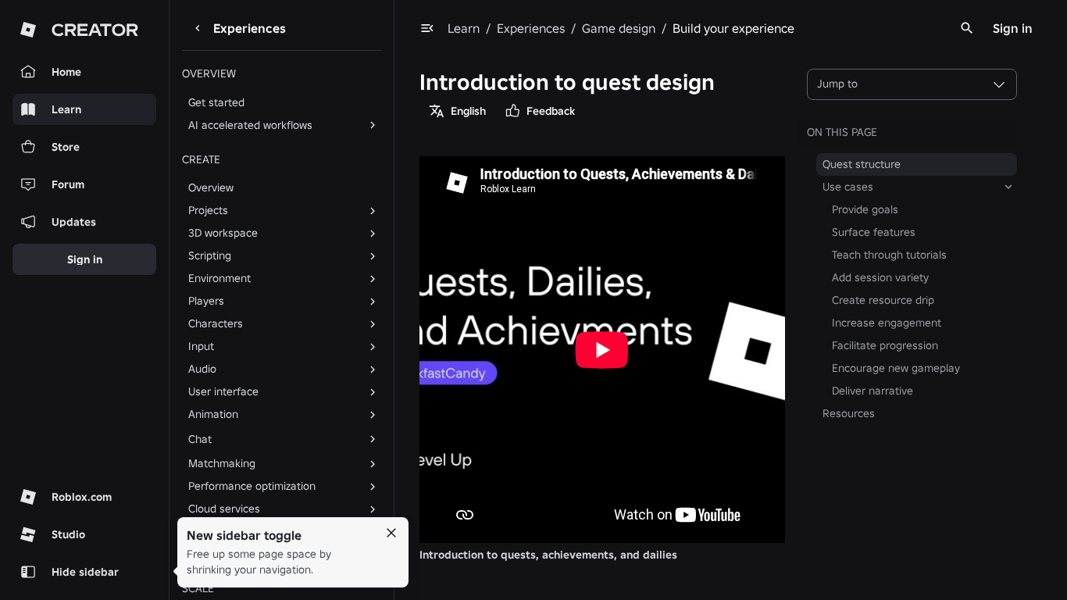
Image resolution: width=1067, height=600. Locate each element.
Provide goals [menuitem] (865, 209)
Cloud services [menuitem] (224, 509)
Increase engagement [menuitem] (886, 323)
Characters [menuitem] (215, 323)
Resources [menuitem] (849, 413)
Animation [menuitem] (213, 414)
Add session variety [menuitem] (880, 277)
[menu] (427, 28)
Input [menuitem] (201, 346)
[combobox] (912, 84)
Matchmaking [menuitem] (221, 463)
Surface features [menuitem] (873, 232)
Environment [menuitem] (219, 278)
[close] (391, 533)
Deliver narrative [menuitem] (872, 391)
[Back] (197, 28)
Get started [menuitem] (216, 102)
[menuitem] (269, 439)
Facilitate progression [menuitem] (885, 345)
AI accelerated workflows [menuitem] (250, 125)
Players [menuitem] (206, 301)
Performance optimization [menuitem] (252, 486)
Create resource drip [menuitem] (883, 300)
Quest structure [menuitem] (862, 164)
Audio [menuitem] (202, 369)
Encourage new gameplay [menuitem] (896, 368)
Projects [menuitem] (208, 210)
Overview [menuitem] (211, 187)
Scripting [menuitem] (209, 255)
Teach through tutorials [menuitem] (889, 255)
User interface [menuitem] (223, 391)
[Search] (967, 28)
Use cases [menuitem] (848, 187)
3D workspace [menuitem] (223, 233)
